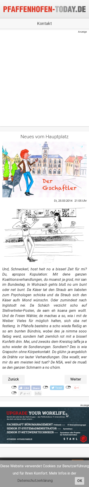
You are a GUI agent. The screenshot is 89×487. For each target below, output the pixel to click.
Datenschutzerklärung (35, 480)
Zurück (13, 379)
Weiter (75, 379)
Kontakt (44, 23)
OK (79, 481)
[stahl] (44, 425)
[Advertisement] (42, 78)
